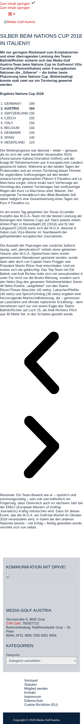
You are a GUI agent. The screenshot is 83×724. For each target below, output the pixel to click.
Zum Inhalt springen (15, 4)
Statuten (30, 684)
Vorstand (30, 680)
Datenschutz (33, 701)
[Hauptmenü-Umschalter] (12, 14)
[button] (41, 363)
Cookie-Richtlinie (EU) (41, 705)
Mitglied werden (36, 688)
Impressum (32, 697)
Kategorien (13, 654)
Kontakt (30, 693)
